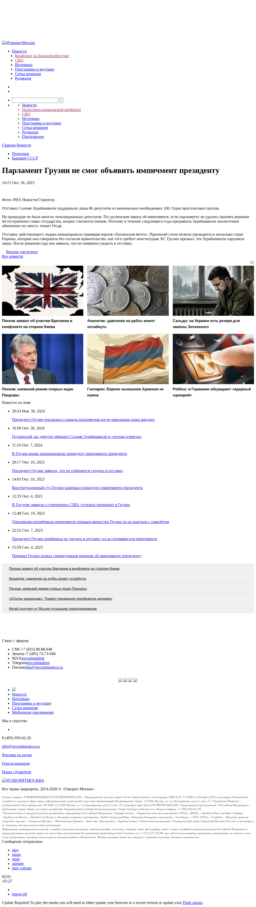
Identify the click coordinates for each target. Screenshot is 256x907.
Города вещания (16, 763)
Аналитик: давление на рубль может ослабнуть (47, 578)
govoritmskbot (33, 658)
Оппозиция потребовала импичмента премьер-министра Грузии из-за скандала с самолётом (90, 522)
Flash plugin (192, 902)
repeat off (19, 894)
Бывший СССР (25, 158)
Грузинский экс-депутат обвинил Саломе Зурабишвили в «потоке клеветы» (77, 436)
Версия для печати (22, 252)
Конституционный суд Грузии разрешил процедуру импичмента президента (77, 488)
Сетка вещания (28, 74)
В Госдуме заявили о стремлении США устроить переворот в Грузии (71, 505)
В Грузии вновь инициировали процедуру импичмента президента (69, 453)
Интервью (23, 65)
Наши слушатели (16, 772)
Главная (9, 145)
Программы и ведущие (34, 69)
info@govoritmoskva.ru (44, 667)
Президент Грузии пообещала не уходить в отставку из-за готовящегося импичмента (84, 539)
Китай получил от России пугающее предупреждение (53, 609)
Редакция (23, 78)
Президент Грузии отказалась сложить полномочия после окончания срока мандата (83, 419)
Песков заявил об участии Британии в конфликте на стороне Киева (64, 568)
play (15, 850)
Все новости (12, 256)
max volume (22, 868)
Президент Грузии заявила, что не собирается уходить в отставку (67, 471)
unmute (18, 863)
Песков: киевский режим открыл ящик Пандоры (48, 588)
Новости (19, 51)
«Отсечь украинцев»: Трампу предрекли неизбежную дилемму (60, 598)
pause (16, 854)
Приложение (33, 136)
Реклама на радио (17, 755)
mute (16, 859)
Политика (20, 154)
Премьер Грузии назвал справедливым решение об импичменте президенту (77, 556)
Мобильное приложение (33, 712)
